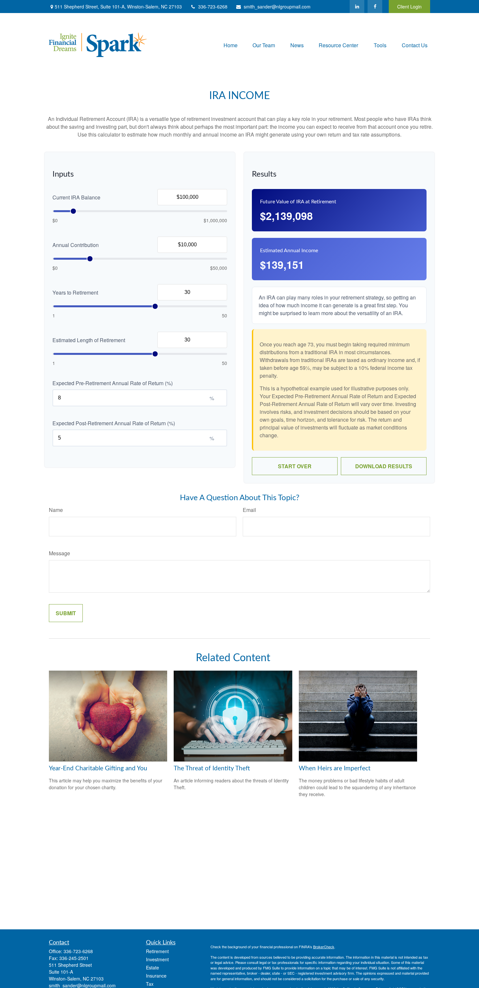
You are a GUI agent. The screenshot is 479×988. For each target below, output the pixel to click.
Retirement (157, 951)
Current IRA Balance (76, 197)
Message (59, 553)
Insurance (156, 975)
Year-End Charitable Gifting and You (98, 768)
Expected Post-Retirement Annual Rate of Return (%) (113, 423)
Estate (152, 967)
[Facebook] (375, 6)
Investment (157, 959)
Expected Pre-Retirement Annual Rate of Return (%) (112, 383)
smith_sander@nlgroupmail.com (277, 6)
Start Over (295, 466)
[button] (230, 44)
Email (249, 510)
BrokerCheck (323, 946)
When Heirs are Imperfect (334, 768)
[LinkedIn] (357, 6)
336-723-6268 (212, 6)
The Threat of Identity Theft (212, 768)
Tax (149, 984)
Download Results (383, 466)
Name (56, 510)
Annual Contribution (75, 245)
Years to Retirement (75, 292)
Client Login (409, 6)
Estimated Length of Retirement (88, 340)
